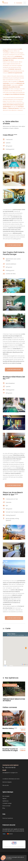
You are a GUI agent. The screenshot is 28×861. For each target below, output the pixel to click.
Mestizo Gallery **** (10, 728)
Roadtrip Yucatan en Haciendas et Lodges (10, 749)
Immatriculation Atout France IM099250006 (14, 846)
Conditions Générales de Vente (11, 779)
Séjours (4, 798)
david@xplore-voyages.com (10, 772)
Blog (4, 808)
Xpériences (5, 801)
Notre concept (6, 805)
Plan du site (6, 785)
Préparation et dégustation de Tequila (14, 700)
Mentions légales (7, 782)
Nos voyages (6, 796)
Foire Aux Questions (8, 818)
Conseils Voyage (7, 803)
